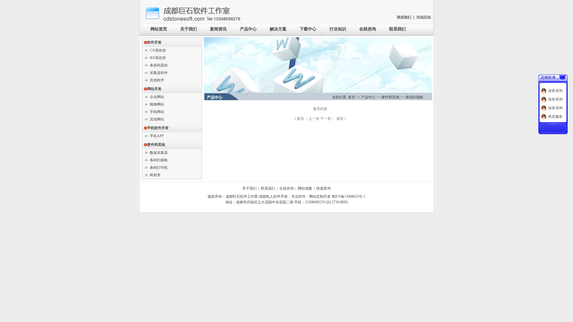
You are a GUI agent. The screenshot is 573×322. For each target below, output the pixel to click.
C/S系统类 (158, 50)
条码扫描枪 (159, 160)
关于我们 (188, 29)
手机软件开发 (156, 128)
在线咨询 (367, 29)
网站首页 (158, 29)
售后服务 (555, 116)
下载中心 (308, 29)
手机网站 (157, 112)
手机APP (157, 136)
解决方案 (278, 29)
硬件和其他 (154, 145)
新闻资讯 (218, 29)
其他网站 (157, 119)
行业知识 (337, 29)
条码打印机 (159, 167)
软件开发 (152, 42)
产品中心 (248, 29)
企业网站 (157, 97)
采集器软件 (159, 73)
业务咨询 (555, 91)
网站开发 (152, 89)
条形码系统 (159, 65)
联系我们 (397, 29)
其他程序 (157, 80)
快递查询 (323, 188)
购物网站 (157, 104)
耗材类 (155, 175)
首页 (351, 97)
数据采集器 (159, 153)
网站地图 (305, 188)
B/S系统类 (158, 58)
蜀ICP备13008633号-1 (348, 196)
